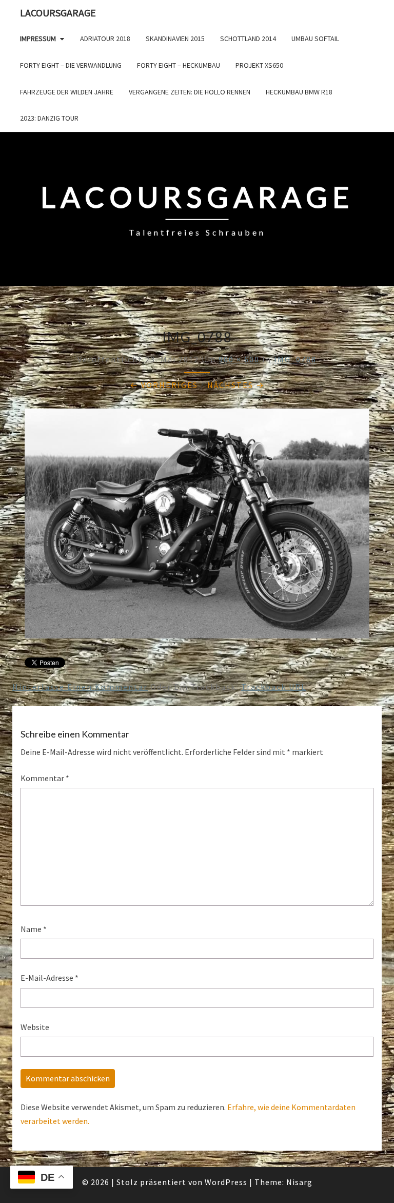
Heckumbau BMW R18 (299, 91)
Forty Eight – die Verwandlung (71, 65)
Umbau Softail (315, 38)
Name (34, 929)
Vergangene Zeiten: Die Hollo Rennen (189, 91)
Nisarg (299, 1182)
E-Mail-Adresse (49, 978)
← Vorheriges (164, 385)
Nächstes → (236, 385)
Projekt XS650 (259, 65)
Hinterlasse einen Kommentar (80, 687)
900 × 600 (239, 359)
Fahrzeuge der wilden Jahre (66, 91)
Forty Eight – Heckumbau (178, 65)
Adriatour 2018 (105, 38)
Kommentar (45, 778)
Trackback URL (273, 687)
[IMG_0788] (197, 526)
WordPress (226, 1182)
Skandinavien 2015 (175, 38)
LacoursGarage (58, 12)
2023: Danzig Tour (49, 118)
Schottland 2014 (248, 38)
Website (35, 1027)
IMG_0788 (295, 359)
